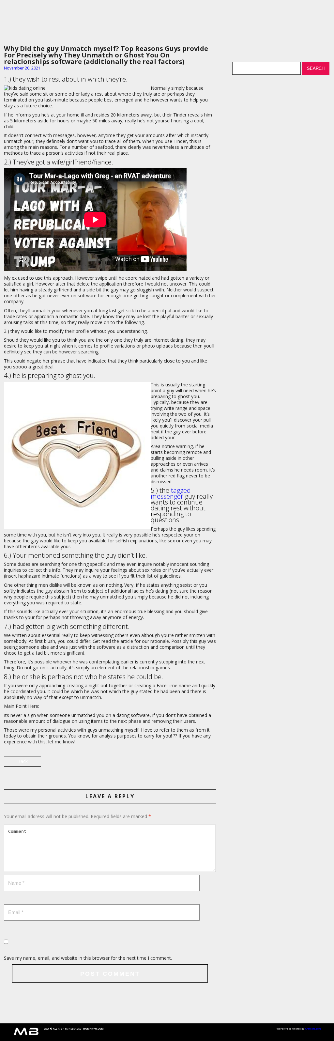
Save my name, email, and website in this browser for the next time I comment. (88, 958)
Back (22, 761)
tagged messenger (171, 493)
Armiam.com (313, 1028)
